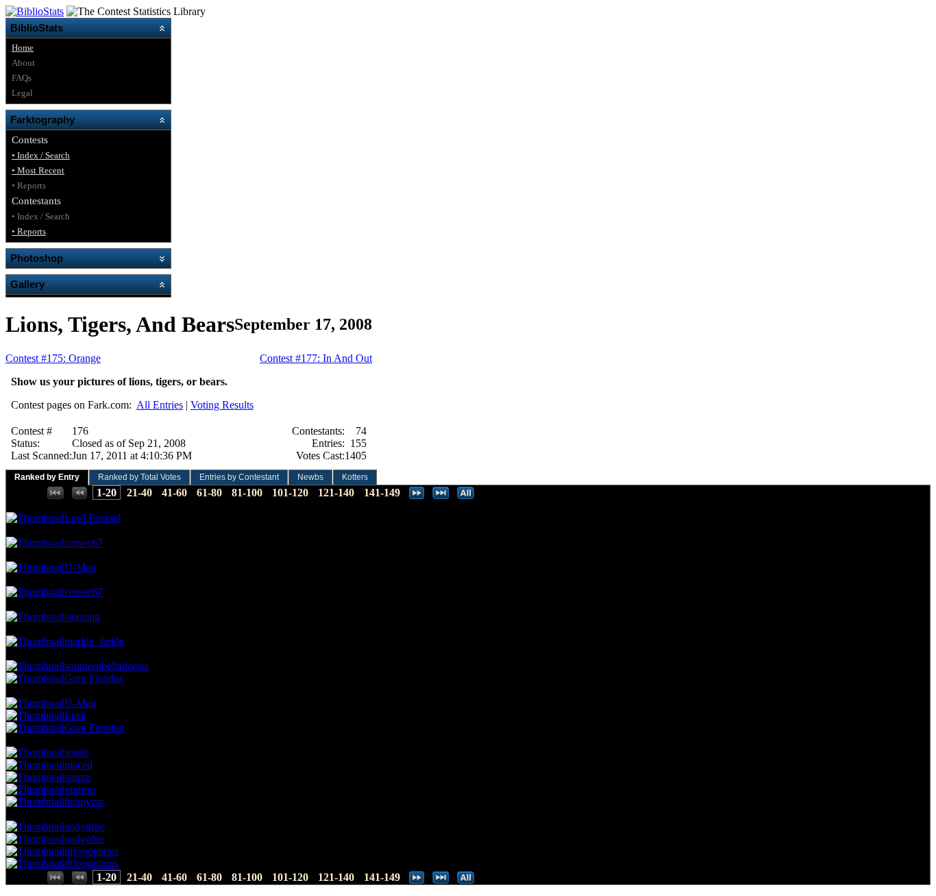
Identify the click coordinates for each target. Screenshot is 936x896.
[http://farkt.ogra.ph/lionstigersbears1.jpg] (35, 542)
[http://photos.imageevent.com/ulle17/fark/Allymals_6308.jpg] (35, 703)
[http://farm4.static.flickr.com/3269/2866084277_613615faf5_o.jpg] (35, 851)
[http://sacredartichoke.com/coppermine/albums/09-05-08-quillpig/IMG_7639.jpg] (35, 752)
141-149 (382, 492)
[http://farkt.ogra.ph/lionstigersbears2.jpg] (35, 592)
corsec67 (83, 542)
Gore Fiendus (93, 678)
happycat (83, 802)
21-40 (139, 492)
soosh (76, 752)
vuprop (79, 789)
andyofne (84, 826)
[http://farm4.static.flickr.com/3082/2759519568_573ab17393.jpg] (35, 678)
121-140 (336, 492)
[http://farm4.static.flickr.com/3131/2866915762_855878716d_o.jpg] (35, 863)
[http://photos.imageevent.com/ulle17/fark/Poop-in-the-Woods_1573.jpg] (35, 567)
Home (23, 48)
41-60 (174, 492)
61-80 (209, 492)
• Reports (29, 231)
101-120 (290, 492)
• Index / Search (41, 155)
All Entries (159, 405)
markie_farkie (94, 641)
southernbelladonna (106, 666)
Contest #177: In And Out (316, 358)
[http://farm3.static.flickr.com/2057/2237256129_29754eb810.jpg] (35, 715)
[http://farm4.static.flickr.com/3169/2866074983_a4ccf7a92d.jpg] (35, 826)
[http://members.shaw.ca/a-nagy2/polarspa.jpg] (35, 777)
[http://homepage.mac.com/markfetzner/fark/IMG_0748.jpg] (35, 641)
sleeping (82, 616)
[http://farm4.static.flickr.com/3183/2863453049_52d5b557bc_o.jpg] (35, 518)
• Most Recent (38, 170)
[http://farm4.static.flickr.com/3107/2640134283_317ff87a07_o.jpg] (35, 802)
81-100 (247, 492)
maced (78, 765)
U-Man (80, 567)
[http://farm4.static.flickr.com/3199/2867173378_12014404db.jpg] (35, 765)
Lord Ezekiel (92, 518)
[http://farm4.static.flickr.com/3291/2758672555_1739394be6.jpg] (35, 728)
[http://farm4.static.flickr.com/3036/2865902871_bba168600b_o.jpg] (35, 616)
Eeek (75, 715)
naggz (77, 777)
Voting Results (222, 405)
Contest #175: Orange (53, 358)
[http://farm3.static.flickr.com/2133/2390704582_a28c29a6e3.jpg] (35, 666)
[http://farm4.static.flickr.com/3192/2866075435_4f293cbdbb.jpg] (35, 839)
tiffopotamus (91, 851)
